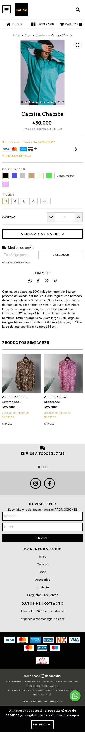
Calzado (42, 564)
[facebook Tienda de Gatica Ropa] (49, 483)
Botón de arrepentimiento (42, 701)
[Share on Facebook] (38, 280)
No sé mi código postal (16, 262)
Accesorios (42, 579)
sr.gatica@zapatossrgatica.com (42, 619)
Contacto (42, 587)
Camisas (41, 35)
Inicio (16, 35)
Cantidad (9, 217)
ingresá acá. (42, 695)
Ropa (28, 35)
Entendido (42, 725)
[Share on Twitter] (46, 280)
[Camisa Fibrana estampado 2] (21, 373)
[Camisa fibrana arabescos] (63, 373)
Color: (13, 169)
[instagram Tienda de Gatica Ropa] (35, 483)
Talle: (8, 194)
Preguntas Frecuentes (42, 595)
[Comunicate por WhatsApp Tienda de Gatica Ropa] (75, 695)
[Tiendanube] (43, 677)
